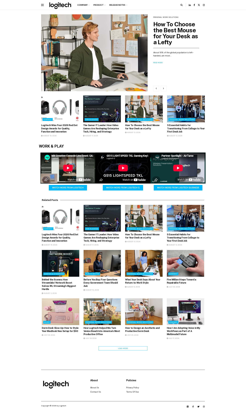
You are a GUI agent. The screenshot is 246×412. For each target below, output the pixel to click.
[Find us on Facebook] (194, 5)
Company (82, 5)
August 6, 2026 (133, 287)
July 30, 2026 (174, 287)
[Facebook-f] (193, 407)
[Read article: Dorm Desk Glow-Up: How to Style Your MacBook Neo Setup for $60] (60, 311)
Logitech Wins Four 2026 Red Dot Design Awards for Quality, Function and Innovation (59, 128)
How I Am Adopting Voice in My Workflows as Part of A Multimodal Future (183, 331)
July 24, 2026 (91, 338)
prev (156, 88)
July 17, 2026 (173, 338)
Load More (123, 348)
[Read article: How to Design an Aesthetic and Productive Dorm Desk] (144, 311)
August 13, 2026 (133, 132)
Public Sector (92, 274)
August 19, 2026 (50, 136)
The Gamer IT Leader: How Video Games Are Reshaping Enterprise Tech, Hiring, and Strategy (101, 128)
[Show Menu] (42, 5)
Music (47, 322)
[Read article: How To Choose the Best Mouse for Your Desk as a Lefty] (94, 52)
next (163, 88)
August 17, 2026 (91, 136)
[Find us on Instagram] (204, 5)
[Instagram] (204, 407)
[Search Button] (182, 5)
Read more (158, 63)
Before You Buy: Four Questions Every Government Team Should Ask (101, 282)
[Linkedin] (188, 407)
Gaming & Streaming (54, 274)
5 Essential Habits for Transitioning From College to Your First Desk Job (186, 128)
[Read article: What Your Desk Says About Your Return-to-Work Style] (144, 263)
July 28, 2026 (49, 335)
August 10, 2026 (92, 290)
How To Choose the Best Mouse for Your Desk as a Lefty (175, 33)
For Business (91, 119)
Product (98, 5)
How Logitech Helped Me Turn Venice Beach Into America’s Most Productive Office (102, 331)
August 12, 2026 (175, 136)
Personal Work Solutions (165, 17)
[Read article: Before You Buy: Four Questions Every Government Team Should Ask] (102, 263)
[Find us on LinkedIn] (190, 5)
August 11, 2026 (50, 293)
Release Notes (117, 5)
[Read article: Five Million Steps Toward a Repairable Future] (185, 263)
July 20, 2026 (132, 335)
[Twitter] (198, 407)
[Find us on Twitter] (199, 5)
